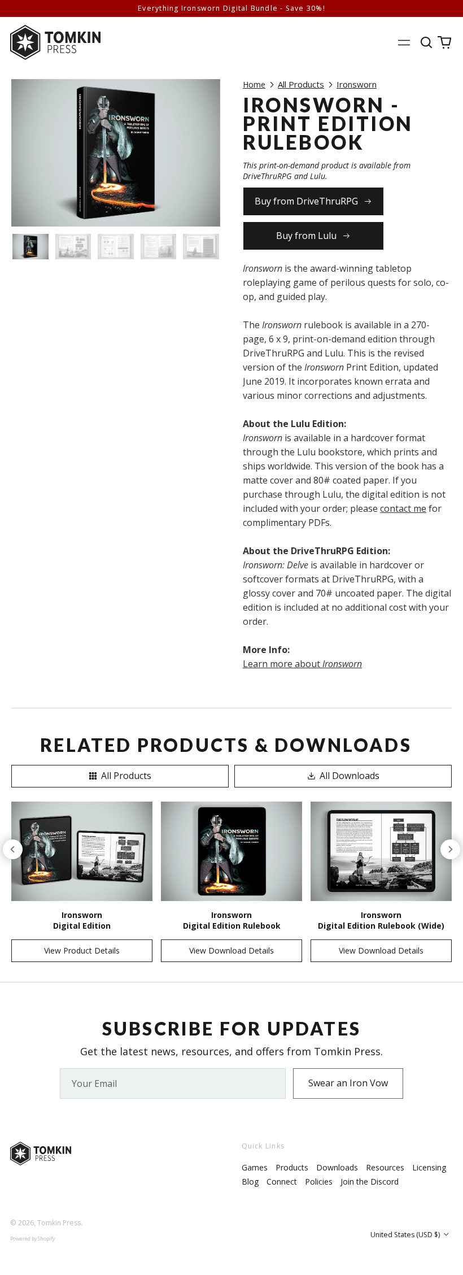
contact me (403, 508)
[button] (427, 42)
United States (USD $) (406, 1234)
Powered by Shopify (32, 1238)
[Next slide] (450, 849)
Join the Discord (369, 1181)
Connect (282, 1181)
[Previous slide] (13, 849)
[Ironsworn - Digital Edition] (81, 852)
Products (292, 1167)
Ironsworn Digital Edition (82, 920)
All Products (301, 84)
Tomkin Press (59, 1223)
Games (255, 1167)
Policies (319, 1181)
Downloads (337, 1167)
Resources (385, 1167)
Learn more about (302, 664)
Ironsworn (357, 84)
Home (254, 84)
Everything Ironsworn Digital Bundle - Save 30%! (231, 8)
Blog (250, 1181)
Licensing (429, 1167)
